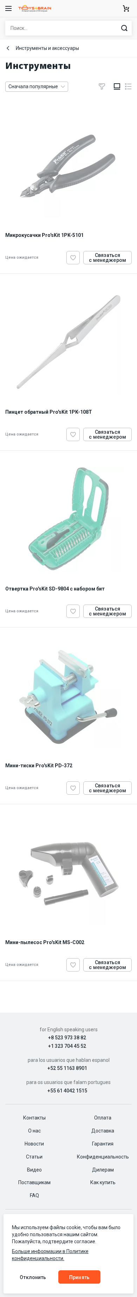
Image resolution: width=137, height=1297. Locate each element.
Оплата (102, 1118)
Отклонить (33, 1277)
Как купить (103, 1182)
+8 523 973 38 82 (67, 1037)
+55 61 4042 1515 (67, 1090)
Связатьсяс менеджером (107, 257)
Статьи (34, 1157)
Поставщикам (34, 1182)
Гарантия (102, 1144)
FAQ (34, 1195)
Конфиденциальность (103, 1157)
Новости (34, 1144)
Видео (34, 1170)
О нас (34, 1131)
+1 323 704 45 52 (67, 1046)
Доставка (102, 1131)
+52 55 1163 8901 (67, 1068)
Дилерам (103, 1170)
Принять (79, 1277)
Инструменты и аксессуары (47, 48)
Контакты (34, 1118)
